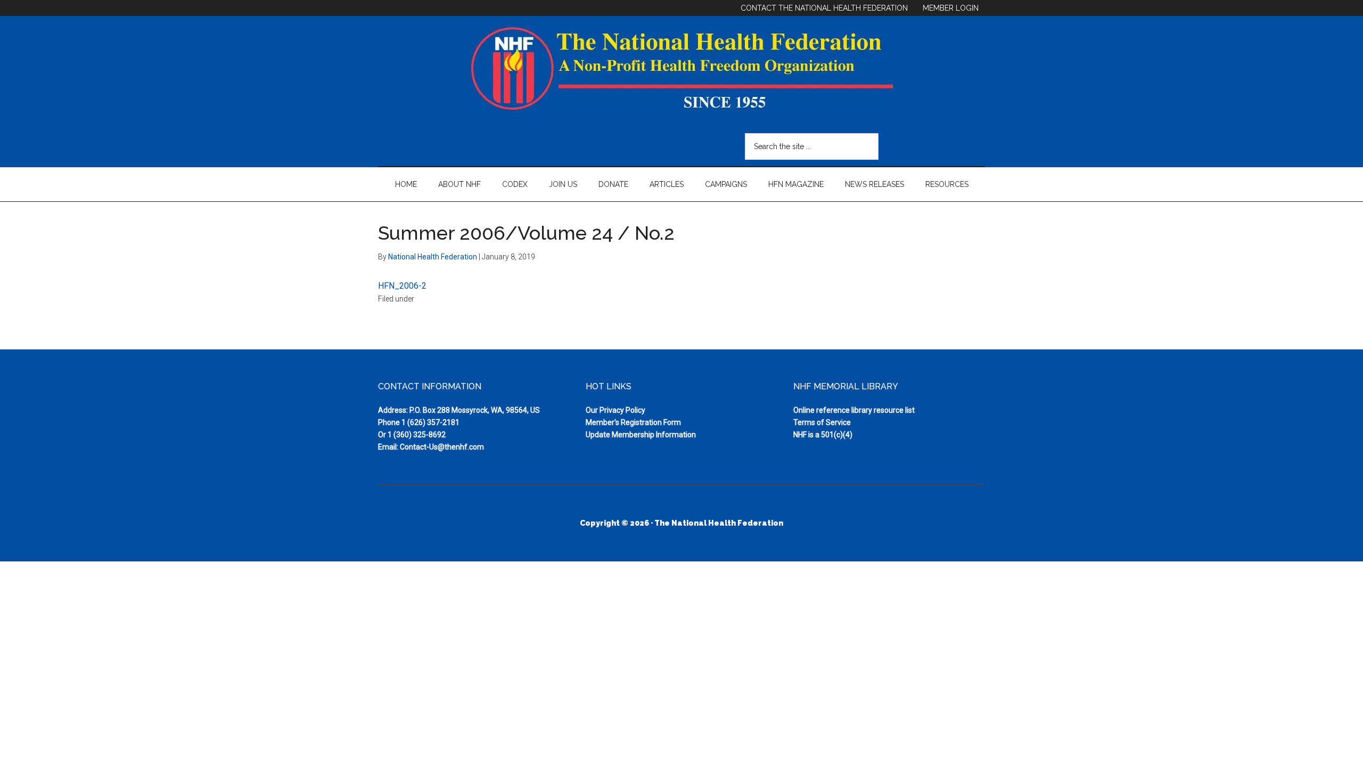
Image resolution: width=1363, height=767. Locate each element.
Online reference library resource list (854, 410)
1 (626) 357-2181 (430, 422)
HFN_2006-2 (402, 286)
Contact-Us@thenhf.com (442, 447)
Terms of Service (822, 422)
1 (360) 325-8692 (417, 434)
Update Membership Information (641, 434)
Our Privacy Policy (615, 410)
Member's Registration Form (633, 422)
